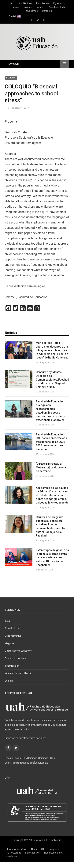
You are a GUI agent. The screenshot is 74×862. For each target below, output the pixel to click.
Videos (40, 7)
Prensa (15, 7)
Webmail (12, 856)
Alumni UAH (37, 849)
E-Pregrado (53, 849)
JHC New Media (52, 840)
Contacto (47, 11)
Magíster (9, 643)
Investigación (12, 665)
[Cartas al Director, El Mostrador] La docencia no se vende (51, 467)
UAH (11, 3)
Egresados (59, 3)
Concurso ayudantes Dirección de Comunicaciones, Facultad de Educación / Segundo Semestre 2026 (52, 379)
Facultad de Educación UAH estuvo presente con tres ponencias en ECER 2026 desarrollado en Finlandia (51, 442)
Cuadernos (32, 11)
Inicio (8, 620)
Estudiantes (42, 3)
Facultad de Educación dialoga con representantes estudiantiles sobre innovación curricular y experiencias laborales (50, 410)
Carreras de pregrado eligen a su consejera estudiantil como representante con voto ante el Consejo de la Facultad (50, 526)
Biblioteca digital (57, 7)
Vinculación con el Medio (18, 673)
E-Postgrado (14, 852)
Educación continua (15, 658)
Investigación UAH (17, 849)
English (12, 16)
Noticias (28, 7)
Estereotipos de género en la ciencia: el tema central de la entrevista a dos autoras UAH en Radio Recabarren (52, 557)
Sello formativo (13, 635)
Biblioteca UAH (32, 852)
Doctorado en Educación (18, 650)
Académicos (25, 3)
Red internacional (53, 852)
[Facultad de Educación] (37, 42)
